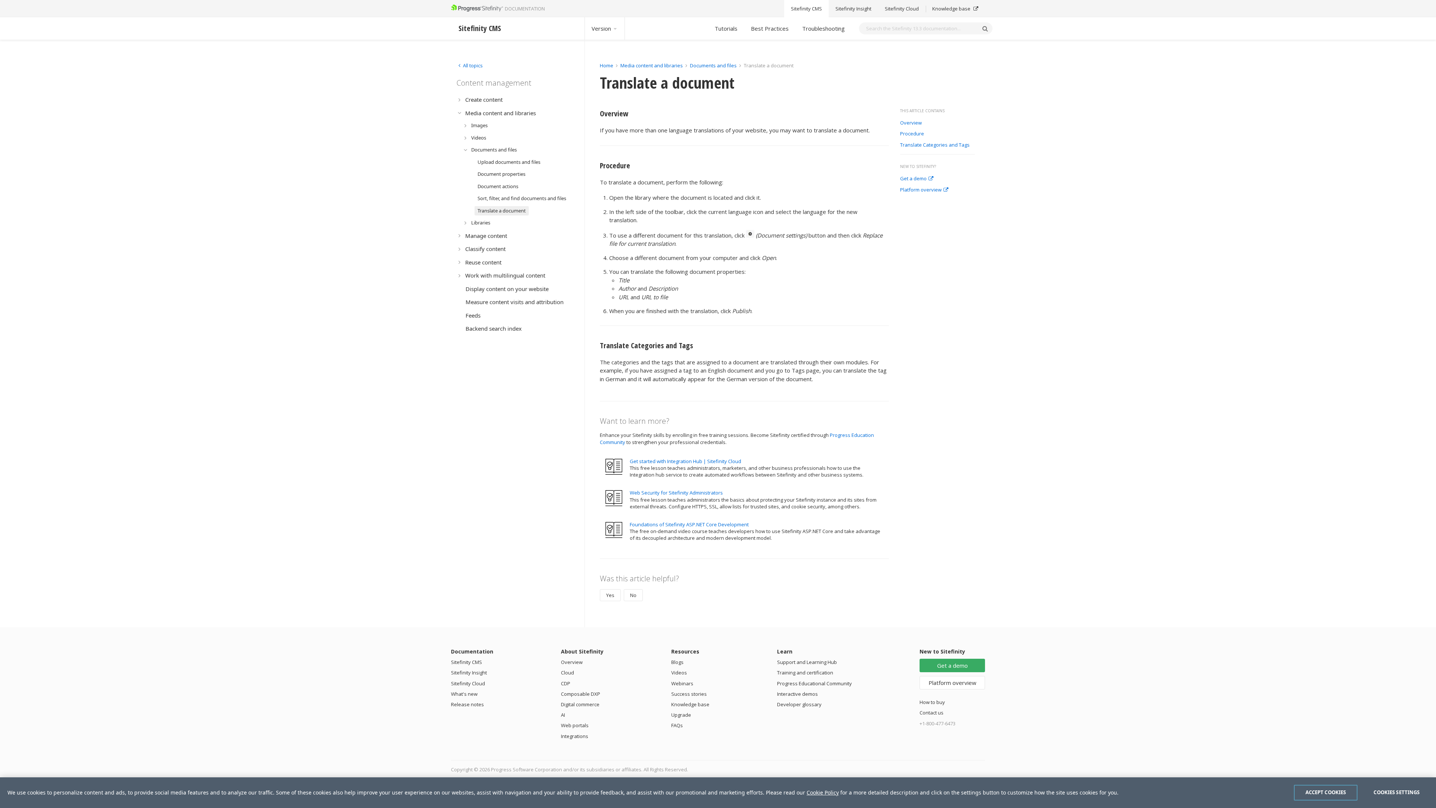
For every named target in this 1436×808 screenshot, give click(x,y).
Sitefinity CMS (806, 8)
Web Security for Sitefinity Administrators (676, 492)
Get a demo (913, 179)
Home (606, 65)
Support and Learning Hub (807, 662)
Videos (679, 672)
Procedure (912, 134)
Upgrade (681, 714)
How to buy (932, 702)
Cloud (567, 672)
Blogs (677, 662)
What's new (464, 694)
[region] (718, 792)
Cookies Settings (1397, 792)
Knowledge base (952, 8)
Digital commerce (580, 704)
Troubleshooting (823, 28)
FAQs (677, 725)
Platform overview (921, 190)
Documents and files (713, 65)
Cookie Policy (823, 792)
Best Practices (770, 28)
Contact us (931, 712)
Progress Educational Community (814, 683)
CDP (565, 683)
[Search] (985, 28)
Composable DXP (580, 694)
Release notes (467, 704)
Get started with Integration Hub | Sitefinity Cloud (685, 461)
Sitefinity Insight (853, 8)
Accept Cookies (1325, 792)
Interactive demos (797, 694)
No (633, 595)
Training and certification (805, 672)
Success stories (689, 694)
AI (563, 714)
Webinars (682, 683)
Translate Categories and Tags (935, 145)
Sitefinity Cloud (902, 8)
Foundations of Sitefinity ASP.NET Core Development (689, 524)
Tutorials (726, 28)
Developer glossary (799, 704)
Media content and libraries (651, 65)
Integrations (574, 736)
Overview (911, 123)
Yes (610, 595)
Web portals (575, 725)
